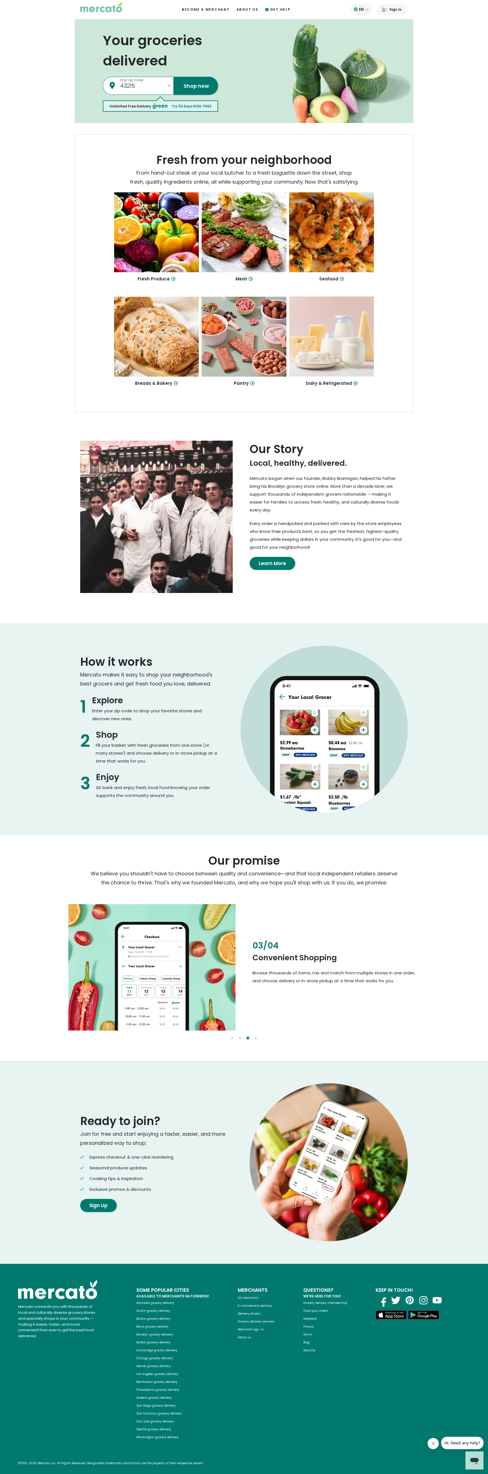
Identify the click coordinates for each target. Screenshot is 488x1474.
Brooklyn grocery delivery (154, 1334)
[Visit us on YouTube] (437, 1300)
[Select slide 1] (232, 1038)
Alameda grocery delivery (155, 1303)
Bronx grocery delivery (152, 1326)
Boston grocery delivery (153, 1319)
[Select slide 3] (248, 1038)
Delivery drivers (249, 1314)
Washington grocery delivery (157, 1437)
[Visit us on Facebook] (382, 1300)
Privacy (308, 1326)
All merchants (248, 1298)
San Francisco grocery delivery (159, 1413)
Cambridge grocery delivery (156, 1350)
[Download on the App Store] (391, 1316)
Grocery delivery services (256, 1321)
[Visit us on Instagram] (423, 1300)
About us (247, 9)
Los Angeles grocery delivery (157, 1374)
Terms (307, 1334)
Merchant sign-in (251, 1329)
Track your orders (315, 1311)
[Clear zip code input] (169, 86)
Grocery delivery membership (325, 1303)
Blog (306, 1342)
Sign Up (98, 1205)
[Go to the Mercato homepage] (101, 9)
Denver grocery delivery (153, 1366)
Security (309, 1350)
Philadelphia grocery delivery (157, 1390)
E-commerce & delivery (255, 1306)
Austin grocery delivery (153, 1311)
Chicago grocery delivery (154, 1358)
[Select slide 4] (256, 1038)
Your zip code (131, 80)
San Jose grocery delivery (155, 1421)
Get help (280, 9)
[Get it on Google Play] (423, 1316)
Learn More (272, 563)
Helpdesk (310, 1319)
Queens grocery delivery (154, 1398)
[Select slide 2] (240, 1038)
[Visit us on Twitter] (395, 1300)
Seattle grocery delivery (153, 1429)
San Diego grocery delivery (156, 1405)
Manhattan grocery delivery (156, 1382)
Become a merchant (206, 9)
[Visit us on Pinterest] (409, 1300)
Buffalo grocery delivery (153, 1342)
